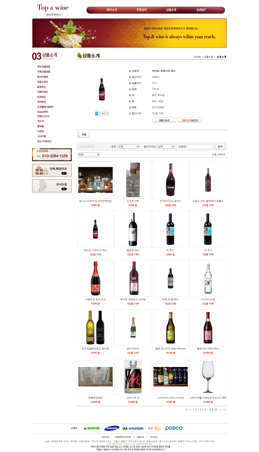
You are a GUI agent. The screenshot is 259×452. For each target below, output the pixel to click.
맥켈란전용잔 (95, 397)
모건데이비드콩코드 (171, 201)
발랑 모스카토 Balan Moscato (170, 348)
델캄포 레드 (133, 250)
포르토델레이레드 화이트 (95, 348)
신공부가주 (133, 201)
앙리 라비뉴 (133, 348)
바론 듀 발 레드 (170, 299)
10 (216, 409)
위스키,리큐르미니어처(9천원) (95, 201)
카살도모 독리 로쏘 (95, 299)
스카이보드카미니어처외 (170, 397)
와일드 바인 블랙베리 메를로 (208, 201)
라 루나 (170, 250)
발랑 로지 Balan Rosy (208, 348)
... (218, 409)
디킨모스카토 (208, 299)
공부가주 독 (133, 397)
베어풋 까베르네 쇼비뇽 (133, 299)
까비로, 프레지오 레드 (95, 250)
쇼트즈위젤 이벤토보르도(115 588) (208, 397)
